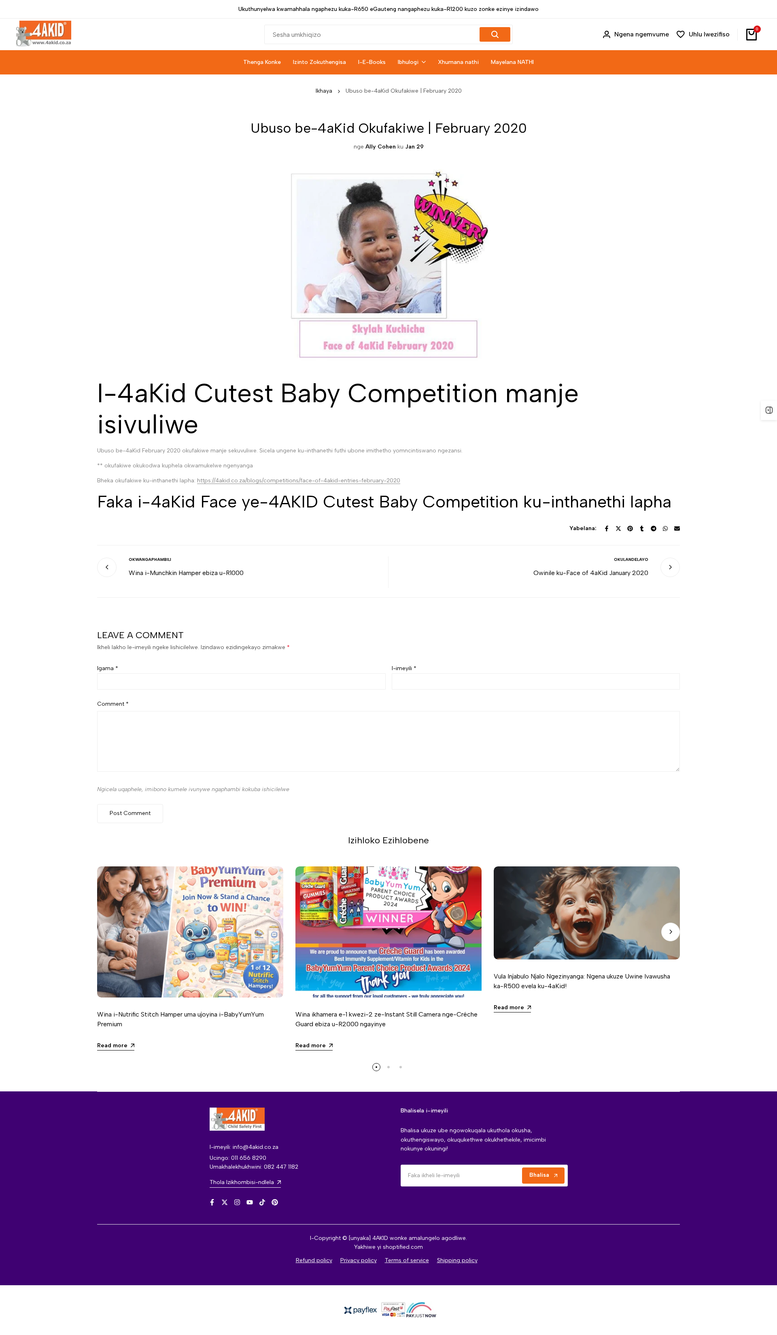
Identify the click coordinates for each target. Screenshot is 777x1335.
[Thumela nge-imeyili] (677, 528)
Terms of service (407, 1260)
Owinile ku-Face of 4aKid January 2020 (590, 573)
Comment (113, 703)
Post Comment (130, 813)
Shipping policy (457, 1260)
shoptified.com (403, 1247)
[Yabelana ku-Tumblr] (642, 528)
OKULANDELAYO (631, 559)
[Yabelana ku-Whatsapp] (665, 528)
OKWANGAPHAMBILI (150, 559)
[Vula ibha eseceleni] (769, 410)
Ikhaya (324, 90)
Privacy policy (358, 1260)
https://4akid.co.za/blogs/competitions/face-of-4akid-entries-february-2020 (298, 480)
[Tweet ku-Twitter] (618, 528)
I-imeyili (404, 668)
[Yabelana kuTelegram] (653, 528)
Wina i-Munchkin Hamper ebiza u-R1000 (186, 573)
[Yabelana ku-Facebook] (606, 528)
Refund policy (314, 1260)
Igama (107, 668)
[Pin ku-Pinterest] (630, 528)
